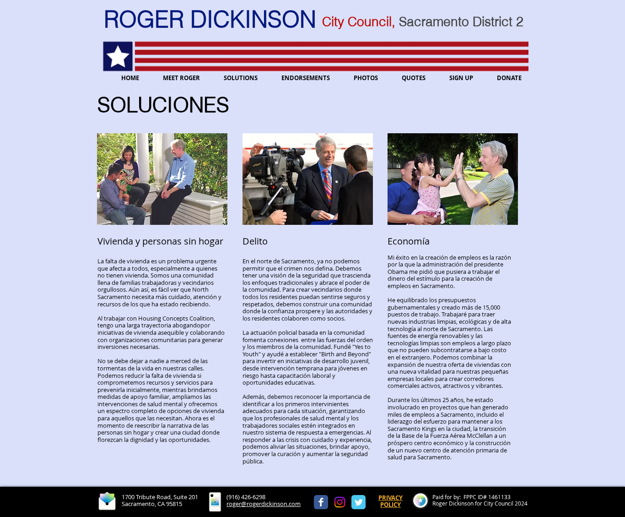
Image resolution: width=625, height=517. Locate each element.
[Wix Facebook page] (321, 502)
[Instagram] (340, 502)
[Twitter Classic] (358, 502)
